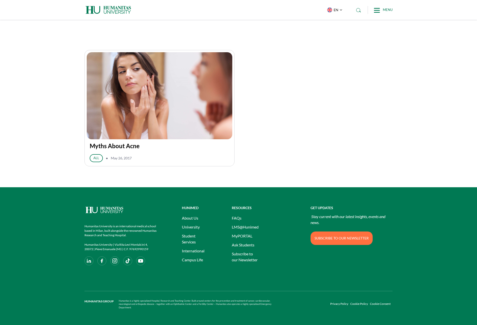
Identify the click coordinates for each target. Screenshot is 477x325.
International (193, 250)
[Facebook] (101, 260)
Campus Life (192, 259)
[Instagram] (114, 260)
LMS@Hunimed (245, 227)
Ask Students (243, 244)
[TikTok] (127, 260)
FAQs (236, 218)
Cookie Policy (359, 304)
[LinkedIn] (88, 260)
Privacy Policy (339, 304)
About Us (190, 218)
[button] (333, 10)
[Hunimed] (120, 210)
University (191, 227)
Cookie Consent (380, 304)
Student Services (189, 238)
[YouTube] (140, 260)
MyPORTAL (242, 235)
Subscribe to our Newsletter (245, 256)
